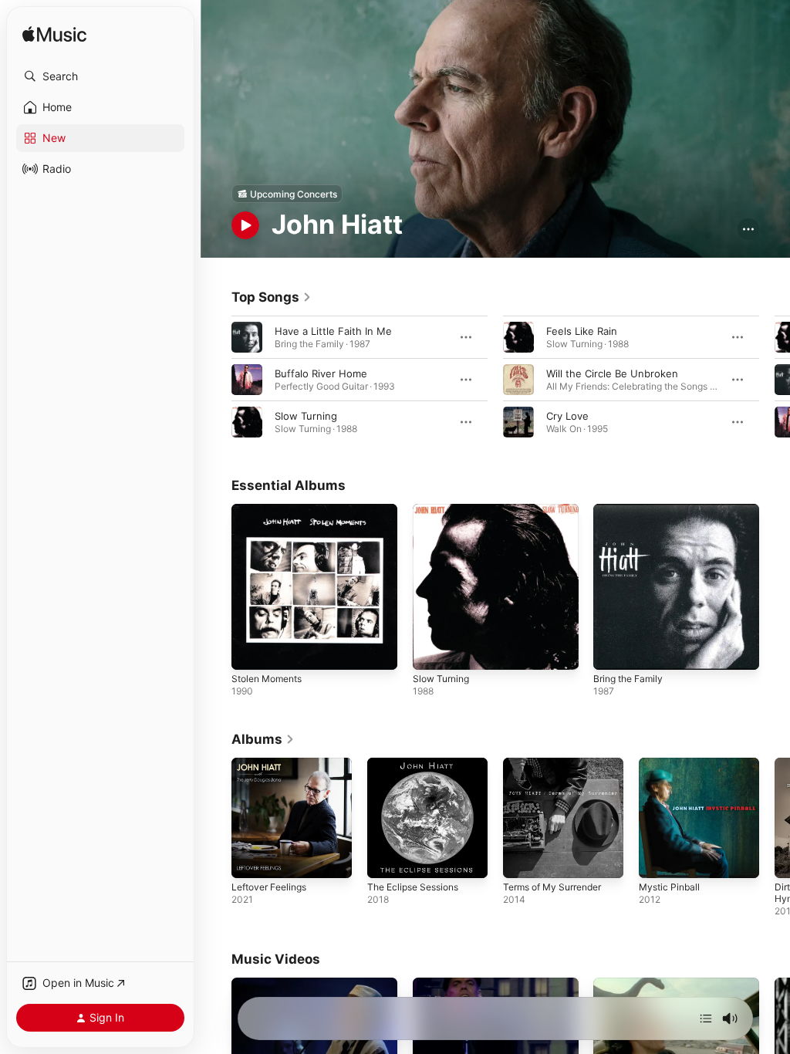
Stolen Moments (266, 678)
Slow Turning (306, 416)
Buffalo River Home (321, 373)
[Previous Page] (216, 380)
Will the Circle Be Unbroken (612, 373)
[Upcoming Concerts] (287, 193)
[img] (54, 35)
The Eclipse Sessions (412, 887)
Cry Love (567, 416)
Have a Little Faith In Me (333, 331)
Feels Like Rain (581, 331)
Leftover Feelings (268, 887)
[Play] (245, 225)
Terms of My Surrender (552, 887)
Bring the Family (628, 678)
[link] (271, 297)
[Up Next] (706, 1018)
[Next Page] (774, 380)
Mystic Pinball (669, 887)
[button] (100, 76)
